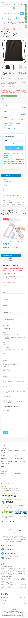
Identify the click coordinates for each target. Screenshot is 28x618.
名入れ (4, 342)
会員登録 (9, 19)
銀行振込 (4, 486)
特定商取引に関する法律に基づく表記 (13, 611)
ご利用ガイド (5, 455)
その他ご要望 (6, 410)
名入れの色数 (6, 348)
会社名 (5, 292)
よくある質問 (19, 455)
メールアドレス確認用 (8, 319)
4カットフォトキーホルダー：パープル (12, 241)
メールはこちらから (10, 128)
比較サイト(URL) (7, 396)
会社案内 (4, 466)
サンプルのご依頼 (7, 258)
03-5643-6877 (8, 125)
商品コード (6, 325)
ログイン (9, 17)
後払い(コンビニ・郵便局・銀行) (11, 499)
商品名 (5, 332)
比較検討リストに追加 (26, 14)
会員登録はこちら (5, 99)
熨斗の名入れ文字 (7, 370)
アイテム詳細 (6, 175)
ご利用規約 (19, 458)
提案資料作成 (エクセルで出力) (9, 96)
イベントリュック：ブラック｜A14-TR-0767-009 (11, 32)
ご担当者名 (6, 299)
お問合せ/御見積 (7, 255)
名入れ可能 (16, 13)
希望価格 (5, 360)
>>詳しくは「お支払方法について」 (10, 521)
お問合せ (4, 458)
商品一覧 (4, 473)
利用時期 (5, 386)
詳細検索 (18, 473)
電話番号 (5, 306)
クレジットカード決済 (8, 493)
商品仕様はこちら (8, 73)
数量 (4, 353)
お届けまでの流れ (7, 261)
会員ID (4, 286)
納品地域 (5, 376)
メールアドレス (7, 312)
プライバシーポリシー (11, 612)
